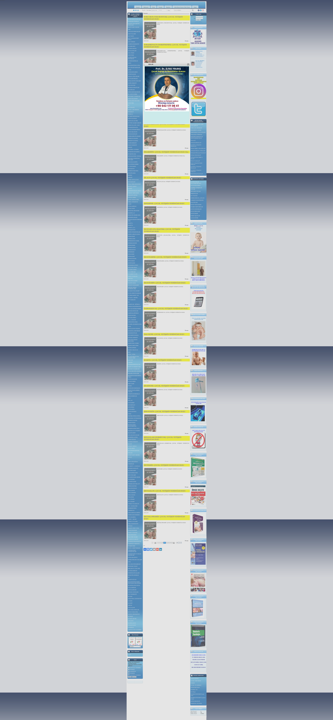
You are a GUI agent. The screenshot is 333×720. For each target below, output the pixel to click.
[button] (188, 64)
